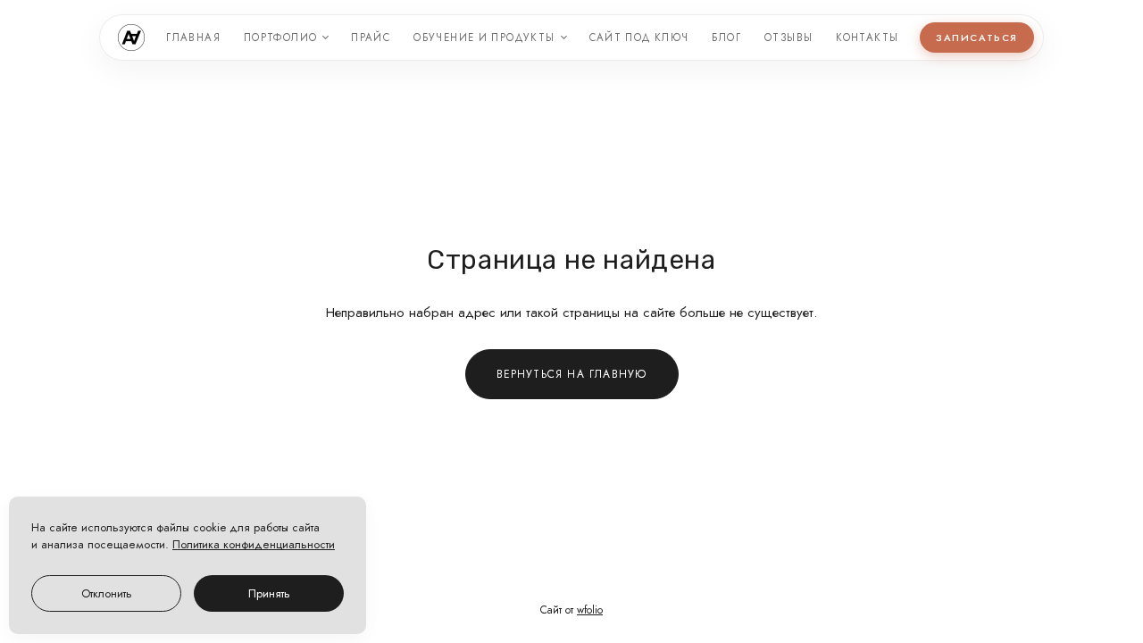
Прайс (370, 37)
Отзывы (788, 37)
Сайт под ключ (639, 37)
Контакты (867, 37)
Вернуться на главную (571, 374)
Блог (726, 37)
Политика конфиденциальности (253, 544)
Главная (193, 37)
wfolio (590, 610)
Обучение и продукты (484, 37)
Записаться (976, 37)
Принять (269, 593)
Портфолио (280, 37)
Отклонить (106, 593)
